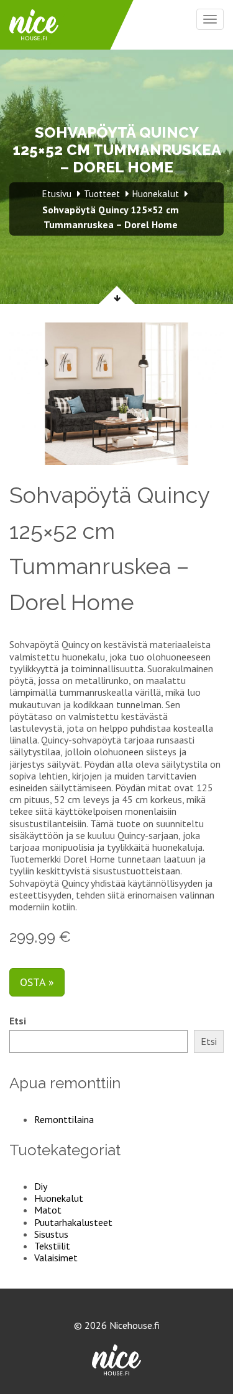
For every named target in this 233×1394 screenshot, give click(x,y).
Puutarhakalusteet (73, 1222)
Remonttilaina (64, 1119)
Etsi (17, 1021)
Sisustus (51, 1234)
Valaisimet (56, 1257)
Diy (40, 1186)
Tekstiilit (52, 1246)
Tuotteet (102, 194)
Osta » (37, 982)
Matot (48, 1210)
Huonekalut (58, 1198)
